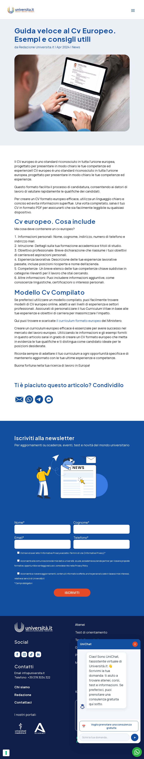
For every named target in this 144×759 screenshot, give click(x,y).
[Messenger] (49, 401)
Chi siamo (22, 687)
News (76, 47)
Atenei (80, 624)
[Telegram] (39, 401)
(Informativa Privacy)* (94, 553)
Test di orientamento (91, 632)
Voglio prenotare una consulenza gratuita (107, 726)
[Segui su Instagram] (24, 654)
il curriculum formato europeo (79, 321)
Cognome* (81, 522)
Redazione (22, 695)
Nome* (19, 522)
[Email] (19, 401)
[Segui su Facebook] (17, 654)
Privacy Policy (81, 565)
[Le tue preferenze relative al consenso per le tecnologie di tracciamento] (6, 753)
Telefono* (81, 537)
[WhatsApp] (29, 401)
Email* (19, 537)
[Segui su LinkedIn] (38, 654)
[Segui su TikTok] (31, 654)
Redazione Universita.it (36, 47)
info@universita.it (33, 673)
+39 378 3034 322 (39, 677)
